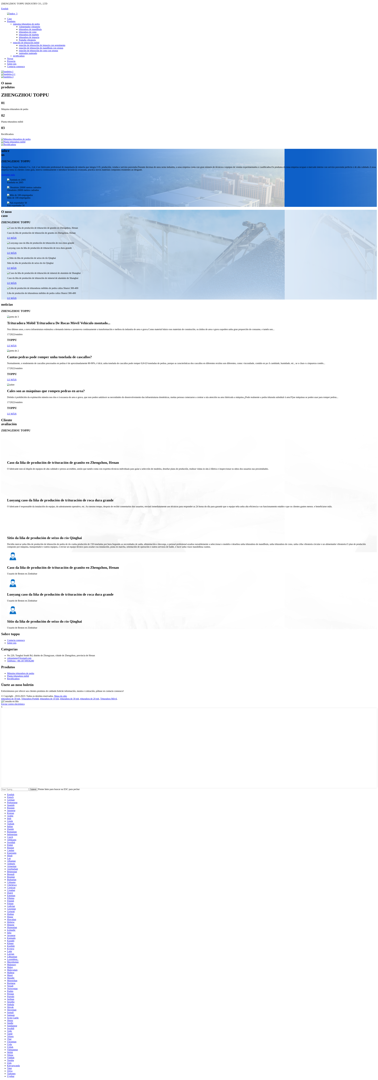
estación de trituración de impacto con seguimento (42, 45)
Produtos (11, 21)
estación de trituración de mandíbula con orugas (41, 48)
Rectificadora (13, 678)
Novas (10, 58)
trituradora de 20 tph (89, 698)
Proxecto (11, 61)
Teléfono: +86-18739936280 (20, 661)
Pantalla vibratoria (27, 40)
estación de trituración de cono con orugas (38, 50)
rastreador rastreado (28, 53)
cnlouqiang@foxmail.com (19, 658)
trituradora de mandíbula (30, 29)
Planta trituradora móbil (18, 676)
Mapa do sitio (60, 696)
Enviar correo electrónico (13, 704)
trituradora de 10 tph (49, 698)
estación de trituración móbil (26, 42)
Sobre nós (11, 64)
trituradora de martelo (29, 34)
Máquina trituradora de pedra (20, 673)
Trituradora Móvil (108, 698)
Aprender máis (8, 174)
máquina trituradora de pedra (26, 24)
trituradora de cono (27, 32)
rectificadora (19, 56)
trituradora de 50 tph (10, 698)
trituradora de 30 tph (69, 698)
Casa (9, 18)
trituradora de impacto (29, 37)
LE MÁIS (12, 238)
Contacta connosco (16, 66)
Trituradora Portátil (30, 698)
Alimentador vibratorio (29, 26)
